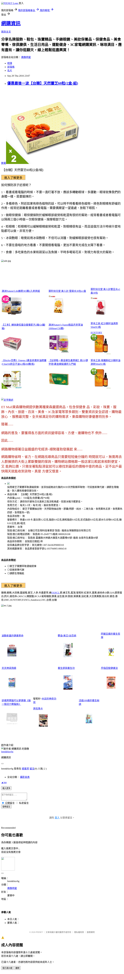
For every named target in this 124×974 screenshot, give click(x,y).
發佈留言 (6, 807)
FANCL (55, 592)
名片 (9, 70)
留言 (32, 768)
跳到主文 (6, 31)
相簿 (9, 63)
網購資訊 (11, 23)
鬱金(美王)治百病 (67, 635)
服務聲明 (91, 932)
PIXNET (39, 932)
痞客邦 (25, 768)
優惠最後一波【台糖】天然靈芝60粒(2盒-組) (42, 83)
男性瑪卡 (38, 708)
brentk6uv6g (7, 751)
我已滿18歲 (7, 968)
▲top (4, 782)
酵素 (3, 163)
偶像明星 (26, 57)
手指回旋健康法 (109, 668)
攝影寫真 (25, 777)
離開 (17, 968)
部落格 (11, 67)
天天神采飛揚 (9, 668)
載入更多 (6, 788)
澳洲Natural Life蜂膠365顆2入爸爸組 (21, 291)
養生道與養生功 (66, 668)
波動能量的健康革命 (12, 635)
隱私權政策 (79, 932)
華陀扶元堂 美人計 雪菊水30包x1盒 (67, 291)
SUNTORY (96, 332)
